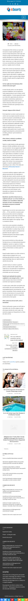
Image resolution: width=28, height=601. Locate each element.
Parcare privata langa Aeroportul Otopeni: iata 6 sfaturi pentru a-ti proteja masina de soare (14, 498)
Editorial (14, 24)
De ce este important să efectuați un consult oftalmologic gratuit (14, 390)
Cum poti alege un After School (11, 328)
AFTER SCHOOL (7, 320)
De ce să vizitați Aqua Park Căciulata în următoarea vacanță (14, 414)
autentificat (13, 362)
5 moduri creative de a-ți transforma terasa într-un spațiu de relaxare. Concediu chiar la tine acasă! (12, 504)
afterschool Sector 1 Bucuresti (10, 322)
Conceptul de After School (9, 326)
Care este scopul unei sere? (14, 514)
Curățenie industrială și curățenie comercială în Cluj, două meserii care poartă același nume (14, 468)
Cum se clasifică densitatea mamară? (13, 458)
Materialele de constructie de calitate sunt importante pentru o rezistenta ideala (12, 491)
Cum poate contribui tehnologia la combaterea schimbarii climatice (11, 347)
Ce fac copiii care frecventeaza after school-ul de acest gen (13, 324)
